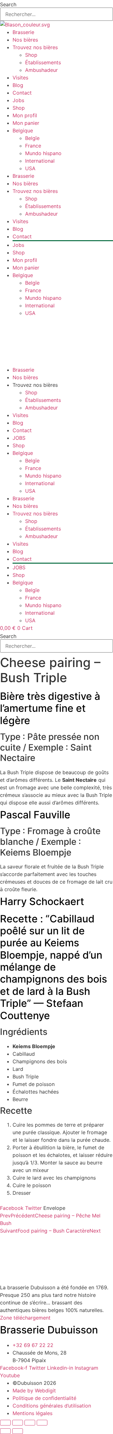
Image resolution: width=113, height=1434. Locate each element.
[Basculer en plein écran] (17, 1422)
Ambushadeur (41, 70)
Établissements (43, 62)
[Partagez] (29, 1422)
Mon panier (26, 123)
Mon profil (25, 115)
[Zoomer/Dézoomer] (5, 1422)
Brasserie (23, 32)
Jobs (18, 100)
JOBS (19, 438)
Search (8, 4)
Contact (22, 93)
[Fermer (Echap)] (42, 1422)
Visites (20, 77)
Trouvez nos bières (35, 47)
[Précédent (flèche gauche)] (5, 1431)
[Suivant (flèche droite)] (17, 1431)
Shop (31, 55)
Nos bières (25, 40)
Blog (18, 85)
